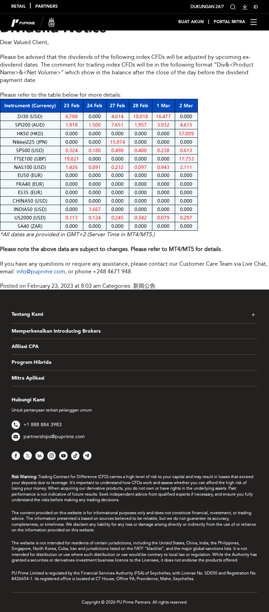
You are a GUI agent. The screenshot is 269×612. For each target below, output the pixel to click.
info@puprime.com (40, 271)
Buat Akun (191, 22)
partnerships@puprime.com (54, 437)
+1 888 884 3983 (42, 425)
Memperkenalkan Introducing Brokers (56, 331)
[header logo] (33, 21)
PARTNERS (46, 7)
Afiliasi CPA (25, 346)
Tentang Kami (27, 314)
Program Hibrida (31, 362)
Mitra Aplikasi (28, 378)
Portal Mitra (229, 22)
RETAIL (18, 7)
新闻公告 (144, 286)
